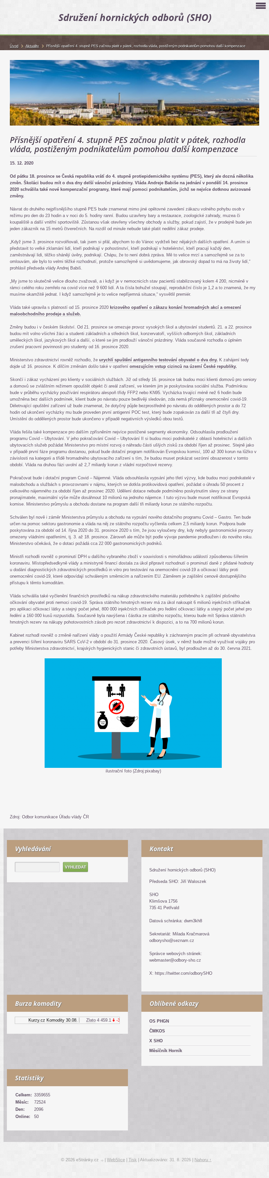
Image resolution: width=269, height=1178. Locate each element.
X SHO (156, 1040)
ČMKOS (157, 1030)
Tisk (133, 1159)
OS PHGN (159, 1021)
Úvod (14, 46)
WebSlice (116, 1159)
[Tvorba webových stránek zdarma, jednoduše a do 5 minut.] (102, 1160)
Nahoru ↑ (203, 1159)
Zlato (84, 1020)
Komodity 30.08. (55, 1020)
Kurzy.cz (29, 1020)
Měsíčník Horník (165, 1050)
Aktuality (32, 46)
